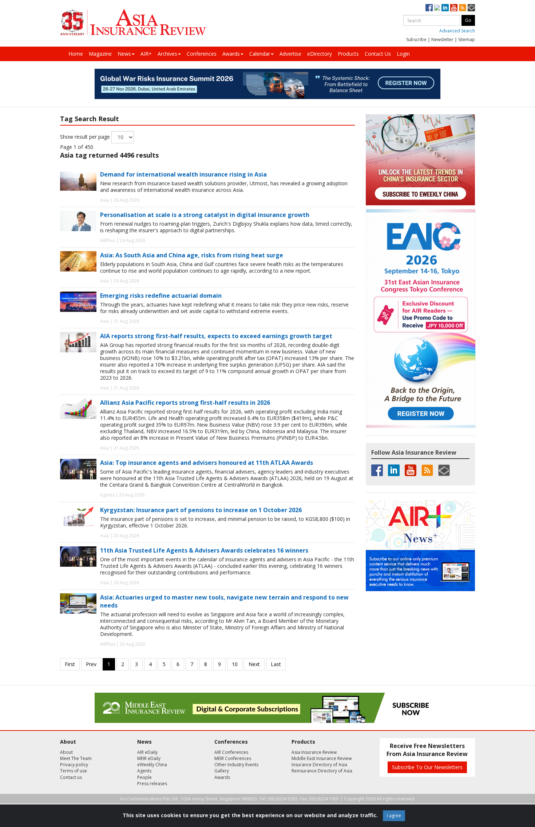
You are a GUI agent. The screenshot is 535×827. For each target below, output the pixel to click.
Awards (231, 53)
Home (75, 53)
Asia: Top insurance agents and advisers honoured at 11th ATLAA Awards (206, 463)
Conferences (202, 53)
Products (348, 53)
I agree (394, 815)
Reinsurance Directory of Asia (322, 771)
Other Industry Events (236, 764)
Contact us (71, 777)
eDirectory (319, 53)
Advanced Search (457, 31)
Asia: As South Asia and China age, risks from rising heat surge (191, 255)
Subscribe (416, 39)
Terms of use (73, 771)
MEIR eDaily (148, 758)
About (66, 752)
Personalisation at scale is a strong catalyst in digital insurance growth (204, 215)
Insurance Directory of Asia (319, 764)
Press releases (152, 783)
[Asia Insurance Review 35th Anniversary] (133, 22)
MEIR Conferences (232, 758)
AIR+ (146, 53)
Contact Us (378, 53)
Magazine (100, 53)
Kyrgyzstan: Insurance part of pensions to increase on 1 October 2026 (201, 510)
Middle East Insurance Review (322, 758)
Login (403, 53)
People (144, 777)
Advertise (290, 53)
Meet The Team (76, 758)
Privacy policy (74, 764)
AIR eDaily (147, 752)
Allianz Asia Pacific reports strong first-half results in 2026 (185, 403)
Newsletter (442, 39)
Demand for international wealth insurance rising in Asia (183, 174)
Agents (144, 771)
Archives (167, 53)
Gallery (221, 771)
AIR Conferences (231, 752)
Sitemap (466, 39)
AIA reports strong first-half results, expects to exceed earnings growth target (216, 336)
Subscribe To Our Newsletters (427, 767)
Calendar (259, 53)
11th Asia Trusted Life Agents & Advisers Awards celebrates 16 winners (204, 550)
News (124, 53)
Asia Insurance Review (314, 752)
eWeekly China (152, 764)
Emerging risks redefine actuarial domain (161, 296)
